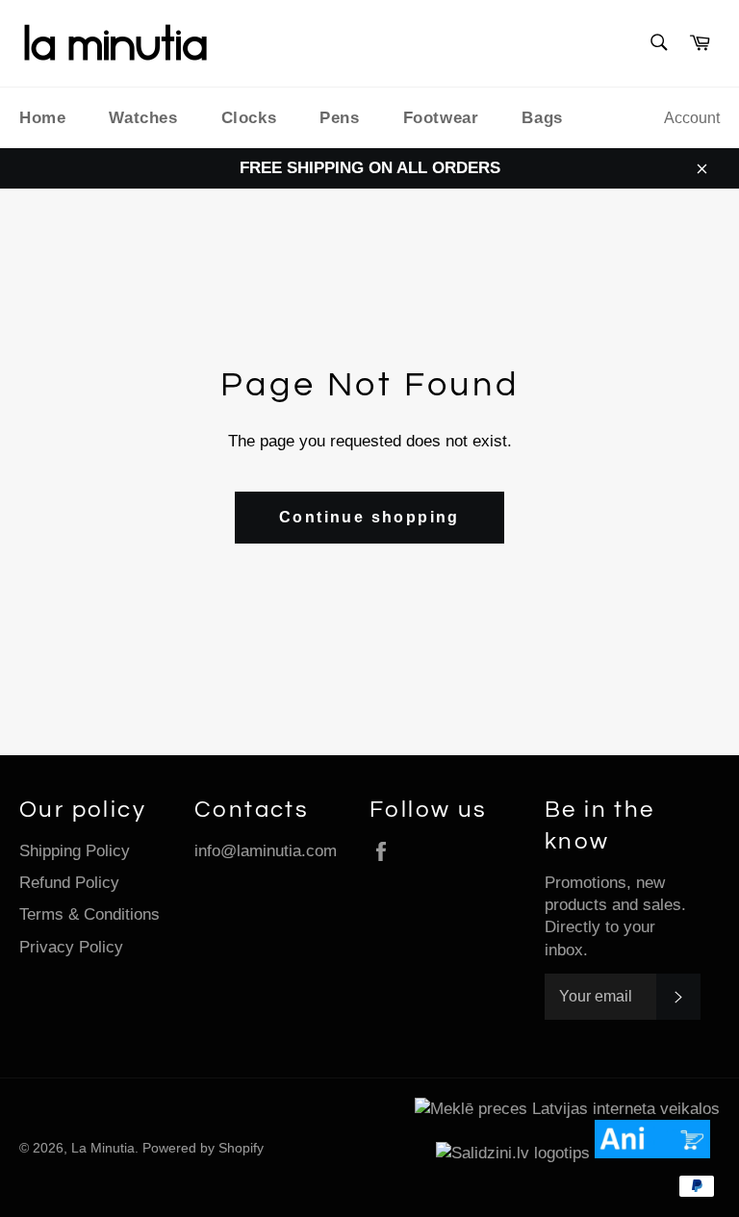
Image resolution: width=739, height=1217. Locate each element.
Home (42, 118)
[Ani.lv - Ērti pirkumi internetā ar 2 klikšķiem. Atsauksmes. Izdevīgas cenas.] (657, 1153)
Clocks (249, 118)
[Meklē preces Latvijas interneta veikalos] (567, 1109)
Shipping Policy (74, 851)
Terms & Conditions (89, 914)
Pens (339, 118)
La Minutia (103, 1148)
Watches (143, 118)
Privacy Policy (71, 947)
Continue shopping (369, 517)
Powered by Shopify (203, 1148)
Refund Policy (69, 883)
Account (692, 118)
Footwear (441, 118)
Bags (542, 118)
